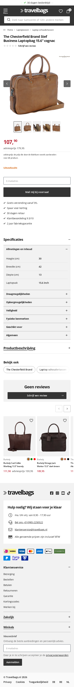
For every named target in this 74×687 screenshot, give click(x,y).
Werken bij (9, 607)
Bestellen (8, 579)
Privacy (7, 682)
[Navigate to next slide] (67, 408)
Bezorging (8, 574)
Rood (35, 459)
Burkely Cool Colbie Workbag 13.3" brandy (13, 465)
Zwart (68, 459)
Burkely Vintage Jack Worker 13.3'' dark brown (48, 465)
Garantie (8, 596)
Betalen (7, 585)
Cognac (65, 459)
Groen (31, 459)
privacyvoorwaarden (57, 655)
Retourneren (10, 590)
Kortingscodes (11, 601)
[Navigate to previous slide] (58, 408)
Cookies (20, 682)
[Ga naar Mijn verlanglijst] (61, 11)
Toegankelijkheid (38, 682)
